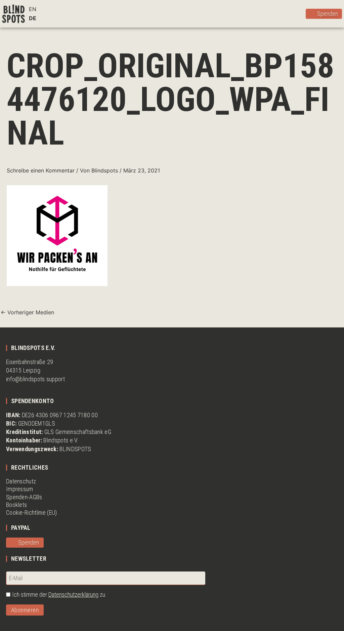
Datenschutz (21, 481)
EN (32, 9)
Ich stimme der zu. (59, 594)
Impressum (19, 488)
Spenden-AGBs (24, 497)
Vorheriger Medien (27, 312)
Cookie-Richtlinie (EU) (31, 512)
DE (32, 18)
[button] (299, 13)
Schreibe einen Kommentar (41, 170)
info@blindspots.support (35, 379)
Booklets (16, 504)
